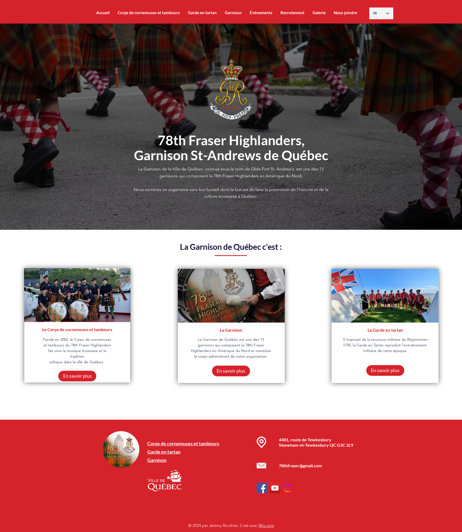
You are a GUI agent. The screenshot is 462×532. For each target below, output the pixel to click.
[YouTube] (275, 488)
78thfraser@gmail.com (300, 465)
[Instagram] (288, 488)
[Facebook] (262, 488)
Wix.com (266, 525)
